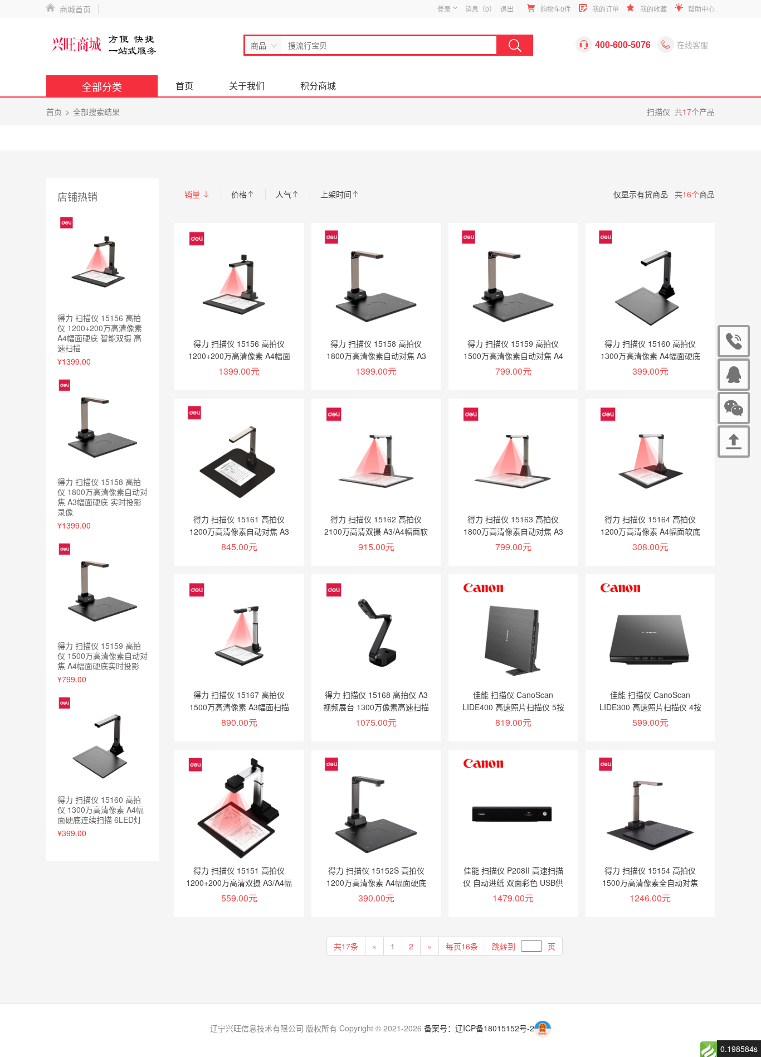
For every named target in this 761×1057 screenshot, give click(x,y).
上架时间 (336, 194)
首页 (184, 85)
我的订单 (605, 8)
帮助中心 (701, 8)
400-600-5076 (686, 343)
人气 (283, 194)
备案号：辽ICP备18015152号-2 (479, 1028)
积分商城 (318, 85)
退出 (507, 8)
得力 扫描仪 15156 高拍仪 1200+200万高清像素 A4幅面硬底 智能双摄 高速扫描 (99, 332)
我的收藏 (653, 8)
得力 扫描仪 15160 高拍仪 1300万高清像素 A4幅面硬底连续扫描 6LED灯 (100, 809)
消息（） (480, 8)
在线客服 (692, 44)
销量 (193, 194)
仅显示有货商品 (640, 194)
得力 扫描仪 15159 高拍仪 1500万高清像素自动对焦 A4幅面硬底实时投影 (102, 655)
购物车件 (555, 8)
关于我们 (247, 85)
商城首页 (75, 8)
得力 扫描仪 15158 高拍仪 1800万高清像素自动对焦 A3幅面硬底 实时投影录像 (102, 496)
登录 (444, 8)
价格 (239, 194)
